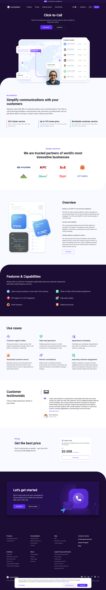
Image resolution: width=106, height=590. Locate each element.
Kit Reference (34, 543)
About (32, 552)
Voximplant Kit (10, 540)
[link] (82, 577)
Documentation (35, 536)
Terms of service (58, 563)
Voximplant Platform (12, 538)
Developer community (60, 540)
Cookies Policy (65, 581)
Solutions (9, 552)
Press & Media (34, 554)
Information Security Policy (61, 554)
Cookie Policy (57, 559)
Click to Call (10, 561)
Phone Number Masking (13, 566)
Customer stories (47, 7)
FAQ (55, 538)
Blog (79, 546)
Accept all (82, 585)
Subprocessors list (59, 568)
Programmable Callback (13, 563)
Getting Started (34, 538)
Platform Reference (35, 540)
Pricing (37, 7)
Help (55, 536)
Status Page (33, 559)
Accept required (69, 585)
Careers (32, 556)
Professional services (85, 539)
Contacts (32, 561)
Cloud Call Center (11, 559)
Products (9, 536)
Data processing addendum (61, 566)
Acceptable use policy (60, 561)
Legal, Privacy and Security (62, 552)
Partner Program (83, 542)
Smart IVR (9, 554)
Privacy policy (57, 556)
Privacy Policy (56, 581)
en (73, 7)
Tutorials (32, 545)
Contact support (58, 543)
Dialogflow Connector (12, 556)
